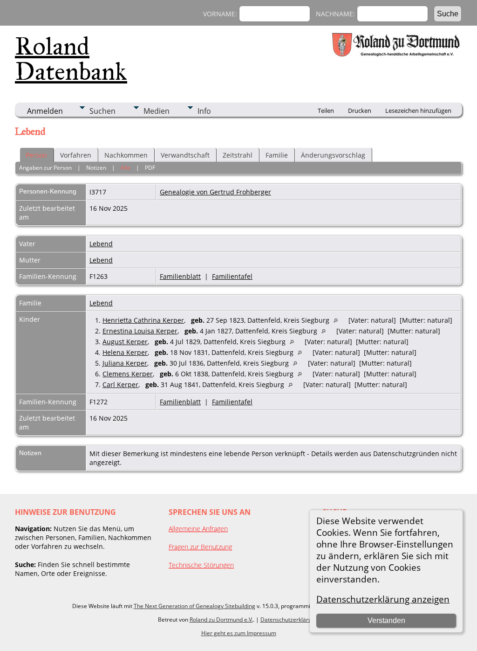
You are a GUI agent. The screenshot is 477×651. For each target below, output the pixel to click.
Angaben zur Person (45, 168)
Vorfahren (75, 155)
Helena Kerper (125, 352)
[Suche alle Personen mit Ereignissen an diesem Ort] (338, 320)
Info (204, 111)
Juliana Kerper (124, 363)
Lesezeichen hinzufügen (418, 110)
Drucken (359, 110)
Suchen (102, 111)
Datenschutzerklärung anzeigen (383, 599)
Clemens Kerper (127, 373)
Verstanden (386, 620)
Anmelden (45, 111)
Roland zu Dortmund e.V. (221, 619)
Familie (277, 155)
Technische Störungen (201, 565)
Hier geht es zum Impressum (238, 633)
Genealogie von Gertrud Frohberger (215, 191)
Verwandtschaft (185, 155)
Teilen (326, 110)
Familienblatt (180, 276)
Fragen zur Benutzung (200, 546)
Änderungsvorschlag (333, 155)
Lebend (101, 243)
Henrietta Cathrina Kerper (143, 320)
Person (36, 155)
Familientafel (232, 276)
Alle (125, 168)
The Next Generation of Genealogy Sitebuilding (194, 606)
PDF (150, 168)
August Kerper (125, 341)
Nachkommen (126, 155)
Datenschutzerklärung (289, 619)
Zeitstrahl (237, 155)
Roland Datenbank (71, 59)
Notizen (96, 168)
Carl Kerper (120, 384)
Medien (156, 111)
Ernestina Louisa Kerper (139, 330)
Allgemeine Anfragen (198, 528)
